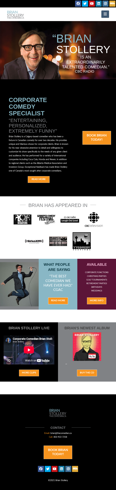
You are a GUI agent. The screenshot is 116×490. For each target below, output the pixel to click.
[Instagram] (105, 4)
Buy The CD (87, 372)
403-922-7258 (60, 437)
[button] (105, 14)
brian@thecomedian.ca (61, 433)
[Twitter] (85, 4)
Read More (39, 179)
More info (96, 300)
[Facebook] (78, 4)
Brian (15, 15)
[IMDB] (112, 4)
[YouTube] (92, 4)
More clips (29, 372)
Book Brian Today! (97, 137)
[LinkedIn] (99, 4)
